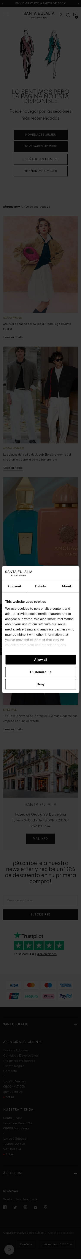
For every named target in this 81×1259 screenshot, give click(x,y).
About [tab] (66, 586)
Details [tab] (40, 586)
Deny (40, 684)
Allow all (40, 659)
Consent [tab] (14, 586)
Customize (38, 672)
